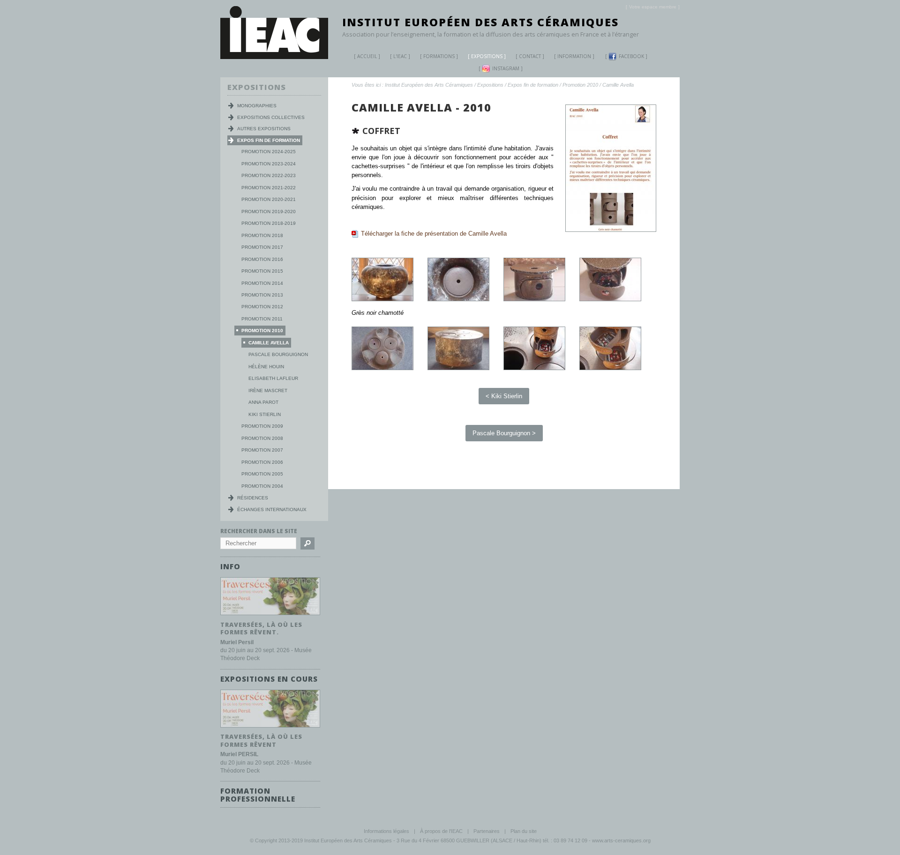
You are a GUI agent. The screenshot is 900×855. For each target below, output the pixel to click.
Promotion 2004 (262, 486)
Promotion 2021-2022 (268, 187)
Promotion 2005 (262, 473)
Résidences (252, 497)
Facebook (631, 56)
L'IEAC (400, 56)
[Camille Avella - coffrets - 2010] (382, 299)
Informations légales (386, 831)
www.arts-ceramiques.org (621, 840)
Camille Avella (618, 85)
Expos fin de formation (533, 85)
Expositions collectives (271, 117)
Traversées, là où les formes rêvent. (261, 628)
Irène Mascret (267, 390)
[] (653, 6)
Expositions (486, 56)
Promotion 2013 (262, 294)
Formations (439, 56)
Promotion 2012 (262, 306)
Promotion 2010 (580, 85)
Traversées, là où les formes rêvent (261, 740)
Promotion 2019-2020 (268, 211)
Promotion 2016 (262, 259)
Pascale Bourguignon (278, 354)
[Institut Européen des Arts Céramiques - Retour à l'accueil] (274, 56)
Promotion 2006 (262, 462)
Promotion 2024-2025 (268, 151)
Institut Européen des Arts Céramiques (480, 22)
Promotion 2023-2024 (268, 163)
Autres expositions (264, 128)
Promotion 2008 (262, 438)
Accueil (367, 56)
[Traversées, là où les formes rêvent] (270, 727)
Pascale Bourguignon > (504, 433)
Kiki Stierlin (264, 414)
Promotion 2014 (262, 283)
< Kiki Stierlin (504, 396)
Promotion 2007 (262, 450)
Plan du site (523, 831)
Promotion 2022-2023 (268, 175)
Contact (530, 56)
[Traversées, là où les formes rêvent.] (270, 615)
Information (574, 56)
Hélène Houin (266, 366)
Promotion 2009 (262, 426)
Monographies (257, 105)
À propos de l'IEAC (441, 831)
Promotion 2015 (262, 271)
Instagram (505, 68)
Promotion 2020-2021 (268, 199)
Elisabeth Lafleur (273, 378)
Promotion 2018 (262, 235)
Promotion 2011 (262, 318)
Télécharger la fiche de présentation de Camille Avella (434, 233)
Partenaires (486, 831)
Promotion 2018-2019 (268, 223)
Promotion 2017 (262, 247)
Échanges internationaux (272, 509)
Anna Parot (263, 402)
